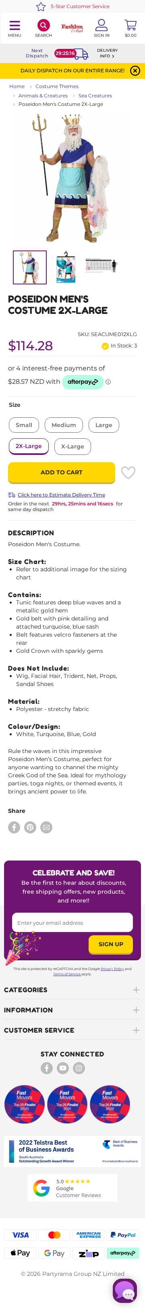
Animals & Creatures (43, 96)
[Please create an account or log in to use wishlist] (128, 473)
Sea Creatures (95, 96)
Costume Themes (57, 86)
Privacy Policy (112, 969)
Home (17, 86)
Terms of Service (67, 974)
